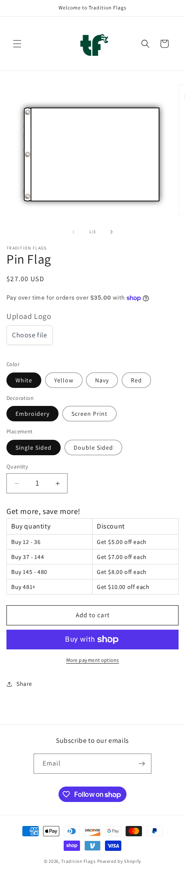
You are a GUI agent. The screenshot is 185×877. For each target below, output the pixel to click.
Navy (102, 380)
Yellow (64, 380)
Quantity (17, 466)
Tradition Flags (78, 861)
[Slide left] (73, 231)
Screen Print (89, 413)
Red (136, 380)
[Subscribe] (141, 764)
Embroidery (32, 413)
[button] (17, 43)
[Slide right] (111, 231)
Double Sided (93, 447)
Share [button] (24, 684)
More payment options (92, 660)
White (23, 380)
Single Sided (33, 447)
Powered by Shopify (119, 861)
